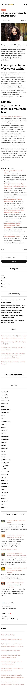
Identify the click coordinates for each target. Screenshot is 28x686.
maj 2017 (3, 495)
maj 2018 (3, 469)
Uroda (3, 9)
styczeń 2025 (4, 406)
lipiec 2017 (4, 489)
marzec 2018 (4, 475)
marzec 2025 (4, 403)
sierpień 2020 (5, 439)
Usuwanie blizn (5, 284)
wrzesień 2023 (5, 412)
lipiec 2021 (4, 424)
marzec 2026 (4, 395)
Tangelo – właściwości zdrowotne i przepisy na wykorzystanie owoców (17, 570)
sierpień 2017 (5, 486)
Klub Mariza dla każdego (8, 635)
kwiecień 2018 (5, 472)
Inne (2, 275)
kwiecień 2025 (5, 401)
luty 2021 (3, 433)
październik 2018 (5, 460)
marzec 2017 (4, 501)
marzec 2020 (4, 448)
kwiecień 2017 (5, 498)
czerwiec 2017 (5, 492)
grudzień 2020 (5, 436)
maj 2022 (3, 415)
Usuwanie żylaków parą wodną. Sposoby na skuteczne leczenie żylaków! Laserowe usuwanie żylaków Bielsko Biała (13, 356)
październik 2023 (5, 409)
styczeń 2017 (4, 507)
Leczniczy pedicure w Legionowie (10, 650)
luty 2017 (3, 504)
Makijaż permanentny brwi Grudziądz (11, 116)
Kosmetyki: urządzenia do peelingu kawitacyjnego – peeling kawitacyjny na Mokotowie (15, 186)
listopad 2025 (4, 398)
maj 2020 (3, 445)
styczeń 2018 (4, 480)
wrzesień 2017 (5, 483)
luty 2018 (3, 477)
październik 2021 (5, 421)
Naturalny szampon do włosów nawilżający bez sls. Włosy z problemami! (12, 225)
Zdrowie (3, 287)
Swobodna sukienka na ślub (12, 236)
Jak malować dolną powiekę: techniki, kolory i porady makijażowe (15, 585)
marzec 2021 (4, 430)
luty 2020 (3, 451)
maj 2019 (3, 454)
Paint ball (3, 278)
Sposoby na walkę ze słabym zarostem (11, 639)
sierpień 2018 (5, 466)
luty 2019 (3, 457)
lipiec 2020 (4, 442)
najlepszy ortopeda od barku (9, 549)
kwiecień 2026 (5, 392)
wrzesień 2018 (5, 463)
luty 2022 (3, 418)
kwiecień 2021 (5, 427)
